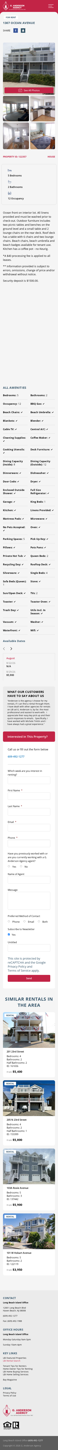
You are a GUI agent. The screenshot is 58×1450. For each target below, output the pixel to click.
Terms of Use (9, 1395)
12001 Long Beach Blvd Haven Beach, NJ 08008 (14, 1309)
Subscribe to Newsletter (21, 929)
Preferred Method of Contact (24, 916)
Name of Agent (16, 874)
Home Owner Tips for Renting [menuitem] (18, 1368)
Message (13, 890)
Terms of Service (19, 971)
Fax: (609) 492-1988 (12, 1321)
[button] (4, 649)
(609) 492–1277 (35, 1440)
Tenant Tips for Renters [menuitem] (14, 1366)
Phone (13, 837)
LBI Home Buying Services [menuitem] (16, 1371)
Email (12, 822)
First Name (15, 790)
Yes (14, 866)
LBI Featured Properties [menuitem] (14, 1357)
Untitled (12, 942)
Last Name (15, 806)
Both (45, 921)
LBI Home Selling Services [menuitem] (15, 1374)
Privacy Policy (17, 966)
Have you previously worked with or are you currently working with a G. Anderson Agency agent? (28, 857)
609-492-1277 (16, 756)
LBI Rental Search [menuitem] (11, 1360)
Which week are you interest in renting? (25, 772)
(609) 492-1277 (10, 1315)
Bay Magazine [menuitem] (10, 1379)
